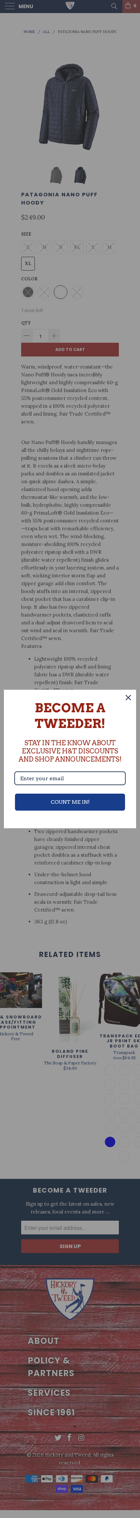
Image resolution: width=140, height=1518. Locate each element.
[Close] (128, 697)
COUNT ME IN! (70, 802)
